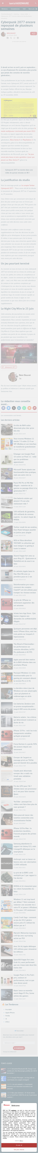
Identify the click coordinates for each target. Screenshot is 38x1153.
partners (13, 1110)
